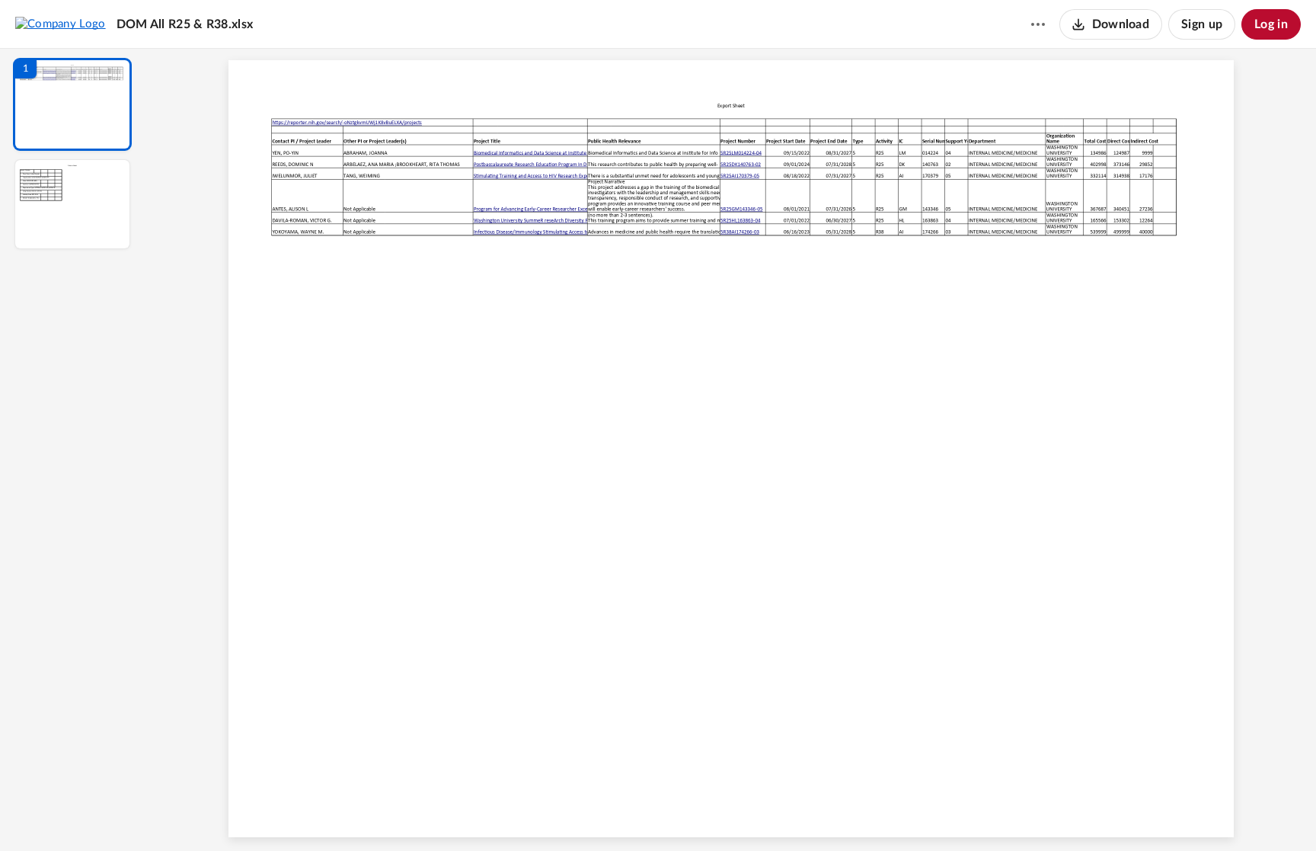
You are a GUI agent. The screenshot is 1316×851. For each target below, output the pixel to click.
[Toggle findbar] (618, 813)
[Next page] (701, 814)
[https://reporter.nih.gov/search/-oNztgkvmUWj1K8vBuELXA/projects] (347, 123)
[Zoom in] (784, 814)
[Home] (60, 23)
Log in (1271, 24)
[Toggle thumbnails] (591, 813)
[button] (72, 104)
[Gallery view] (844, 813)
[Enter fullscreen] (871, 813)
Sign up (1201, 24)
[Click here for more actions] (1038, 24)
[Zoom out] (732, 814)
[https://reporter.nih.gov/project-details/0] (557, 152)
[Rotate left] (815, 813)
